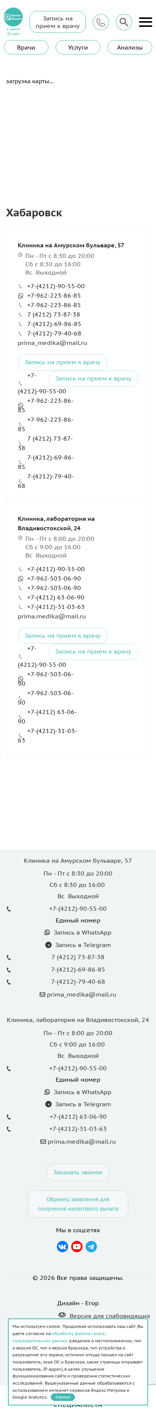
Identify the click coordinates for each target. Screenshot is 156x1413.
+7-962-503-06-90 (54, 578)
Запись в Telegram (82, 945)
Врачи (26, 47)
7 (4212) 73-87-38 (53, 314)
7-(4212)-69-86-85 (54, 324)
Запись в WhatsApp (81, 932)
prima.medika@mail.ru (52, 616)
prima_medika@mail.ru (52, 342)
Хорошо (62, 1396)
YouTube (77, 1246)
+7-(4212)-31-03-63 (56, 606)
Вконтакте (62, 1246)
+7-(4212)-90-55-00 (56, 286)
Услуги (78, 47)
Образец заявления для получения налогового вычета (78, 1204)
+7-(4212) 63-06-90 (55, 597)
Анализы (130, 47)
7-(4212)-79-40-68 (54, 333)
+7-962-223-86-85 (54, 295)
